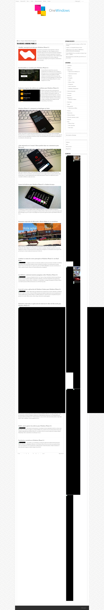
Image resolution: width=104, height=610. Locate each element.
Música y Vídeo (71, 82)
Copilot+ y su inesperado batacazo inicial (74, 47)
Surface (32, 1)
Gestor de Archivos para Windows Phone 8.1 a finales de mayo (36, 184)
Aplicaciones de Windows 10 (74, 71)
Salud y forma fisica (72, 86)
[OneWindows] (52, 10)
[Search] (88, 1)
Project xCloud (71, 123)
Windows (17, 1)
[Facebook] (75, 1)
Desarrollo (69, 95)
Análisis (68, 67)
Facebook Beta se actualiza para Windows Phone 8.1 (33, 67)
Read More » (21, 62)
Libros (69, 80)
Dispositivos (69, 97)
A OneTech (69, 65)
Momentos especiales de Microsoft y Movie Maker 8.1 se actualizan (38, 221)
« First (19, 453)
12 (35, 453)
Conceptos (69, 93)
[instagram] (79, 1)
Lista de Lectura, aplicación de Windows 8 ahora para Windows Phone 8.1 (39, 289)
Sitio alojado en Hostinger (71, 135)
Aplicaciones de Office (72, 108)
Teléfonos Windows (71, 115)
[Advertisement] (52, 27)
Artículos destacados (38, 1)
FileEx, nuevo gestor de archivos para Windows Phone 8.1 (35, 426)
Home (19, 40)
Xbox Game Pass (71, 125)
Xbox (68, 121)
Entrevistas (69, 102)
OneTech (44, 1)
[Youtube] (78, 1)
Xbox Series (70, 127)
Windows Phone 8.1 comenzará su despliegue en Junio (34, 108)
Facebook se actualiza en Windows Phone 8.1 (31, 440)
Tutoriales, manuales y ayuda (73, 117)
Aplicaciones (69, 69)
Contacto (48, 1)
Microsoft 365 (23, 1)
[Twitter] (76, 1)
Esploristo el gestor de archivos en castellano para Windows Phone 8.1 (38, 88)
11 (33, 453)
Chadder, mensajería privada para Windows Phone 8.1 (33, 47)
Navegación (70, 84)
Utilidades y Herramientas (73, 88)
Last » (43, 453)
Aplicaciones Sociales (72, 73)
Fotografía (70, 77)
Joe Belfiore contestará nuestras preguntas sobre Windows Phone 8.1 (38, 275)
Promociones (69, 112)
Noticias (69, 110)
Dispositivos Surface (72, 99)
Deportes (70, 75)
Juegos (68, 104)
